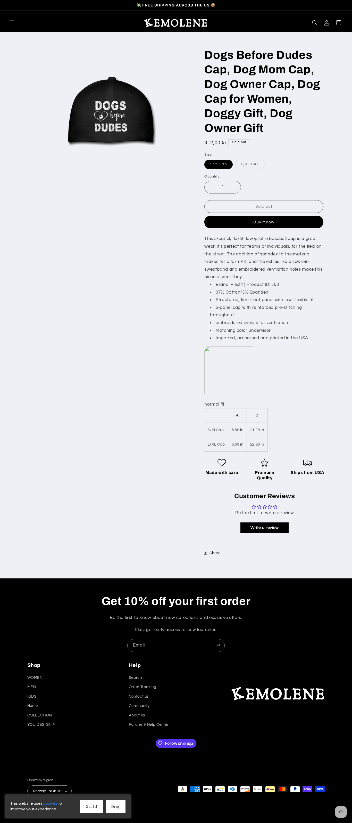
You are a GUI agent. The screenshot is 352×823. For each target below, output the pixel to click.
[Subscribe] (218, 645)
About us (137, 715)
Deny (115, 807)
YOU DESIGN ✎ (41, 725)
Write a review (264, 528)
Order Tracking (142, 687)
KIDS (32, 696)
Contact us (139, 696)
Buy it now (264, 222)
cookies (50, 803)
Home (32, 706)
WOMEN (35, 678)
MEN (31, 687)
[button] (11, 23)
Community (139, 706)
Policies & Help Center (149, 725)
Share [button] (214, 553)
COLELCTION (39, 715)
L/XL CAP (253, 165)
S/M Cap (221, 165)
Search (135, 678)
